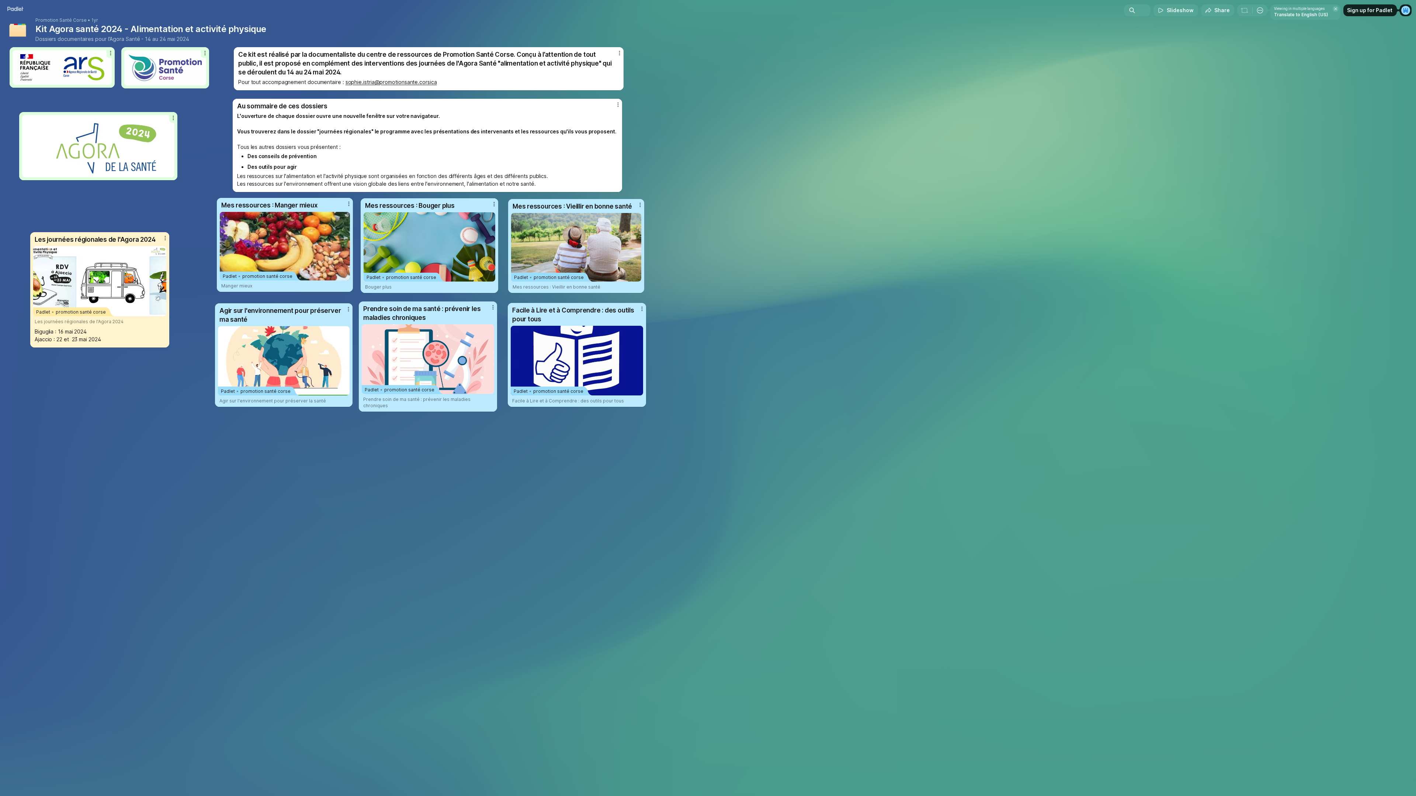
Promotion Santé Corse (61, 20)
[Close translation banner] (1336, 9)
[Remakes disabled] (1244, 10)
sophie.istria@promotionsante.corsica (391, 82)
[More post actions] (165, 238)
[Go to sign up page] (1406, 10)
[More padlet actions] (1260, 10)
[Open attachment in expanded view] (98, 146)
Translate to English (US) (1301, 14)
